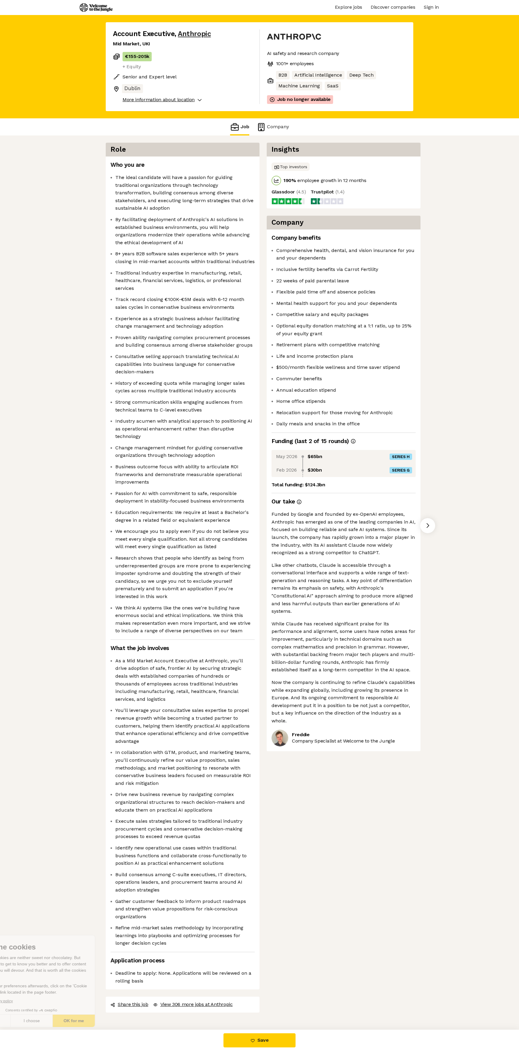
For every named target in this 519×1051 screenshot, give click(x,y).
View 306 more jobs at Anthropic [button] (196, 1004)
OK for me (111, 1020)
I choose (69, 1020)
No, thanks (27, 1020)
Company (276, 126)
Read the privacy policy (31, 1001)
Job (245, 126)
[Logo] (96, 7)
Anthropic (192, 33)
